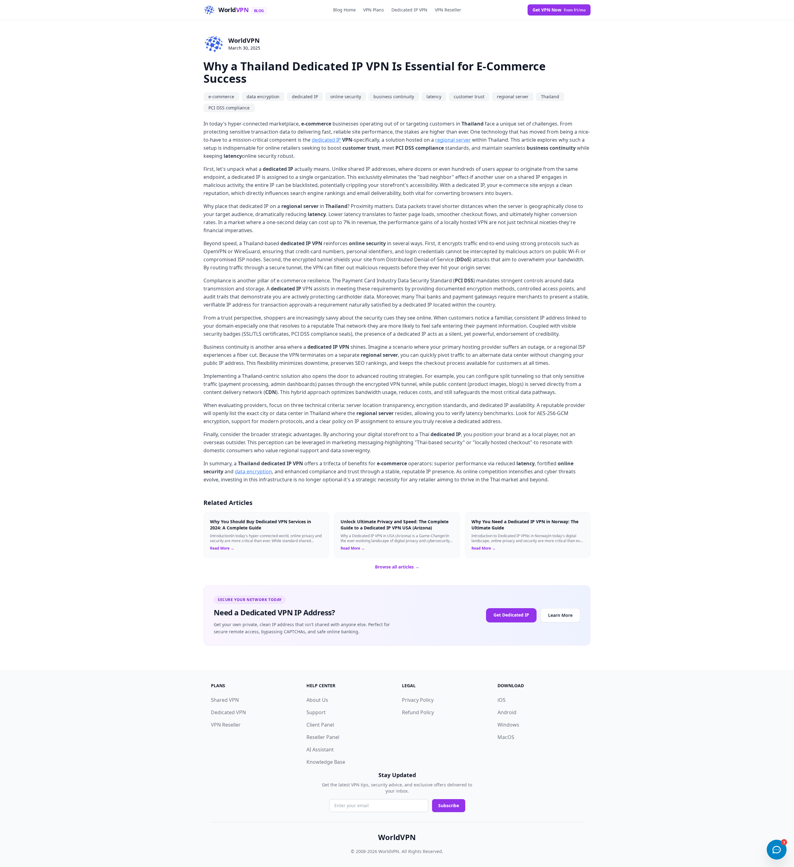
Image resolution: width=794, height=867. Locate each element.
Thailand (550, 97)
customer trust (469, 97)
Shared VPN (225, 700)
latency (433, 97)
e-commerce (221, 97)
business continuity (393, 97)
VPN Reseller (448, 10)
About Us (317, 700)
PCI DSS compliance (229, 108)
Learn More (560, 615)
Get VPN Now (559, 10)
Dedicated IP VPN (409, 10)
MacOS (505, 737)
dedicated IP (305, 97)
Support (316, 712)
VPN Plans (373, 10)
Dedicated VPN (228, 712)
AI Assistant (320, 749)
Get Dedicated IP (511, 615)
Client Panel (320, 724)
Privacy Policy (418, 700)
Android (506, 712)
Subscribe (448, 805)
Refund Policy (418, 712)
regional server (513, 97)
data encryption (263, 97)
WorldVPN (244, 40)
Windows (508, 724)
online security (345, 97)
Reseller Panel (322, 737)
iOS (501, 700)
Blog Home (344, 10)
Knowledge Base (325, 762)
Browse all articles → (397, 567)
